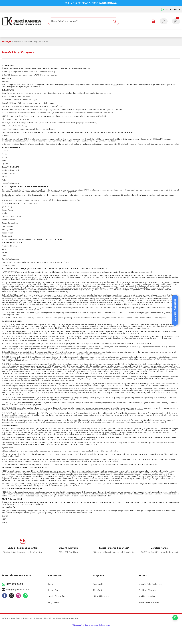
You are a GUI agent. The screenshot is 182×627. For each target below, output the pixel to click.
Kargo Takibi (53, 602)
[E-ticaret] (90, 625)
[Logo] (21, 21)
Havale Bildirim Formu (58, 596)
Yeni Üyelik (98, 584)
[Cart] (176, 21)
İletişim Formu (54, 590)
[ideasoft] (77, 625)
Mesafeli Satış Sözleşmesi (150, 584)
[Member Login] (164, 21)
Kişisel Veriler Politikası (149, 602)
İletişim (51, 584)
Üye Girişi (97, 590)
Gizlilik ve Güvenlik (147, 590)
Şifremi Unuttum (101, 596)
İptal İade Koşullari (147, 596)
